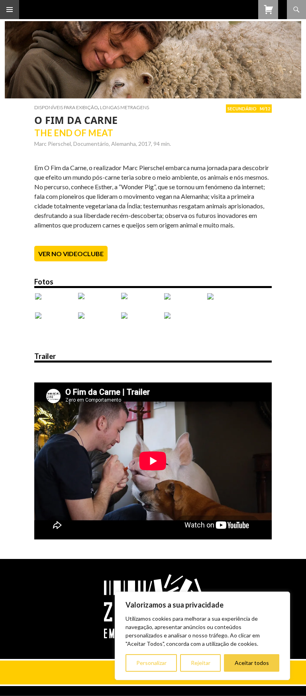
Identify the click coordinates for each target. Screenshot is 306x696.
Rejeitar (200, 662)
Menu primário (9, 9)
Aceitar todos (252, 662)
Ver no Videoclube (71, 253)
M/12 (265, 108)
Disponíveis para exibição (66, 107)
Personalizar (151, 662)
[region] (202, 636)
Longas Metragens (124, 107)
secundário (242, 108)
